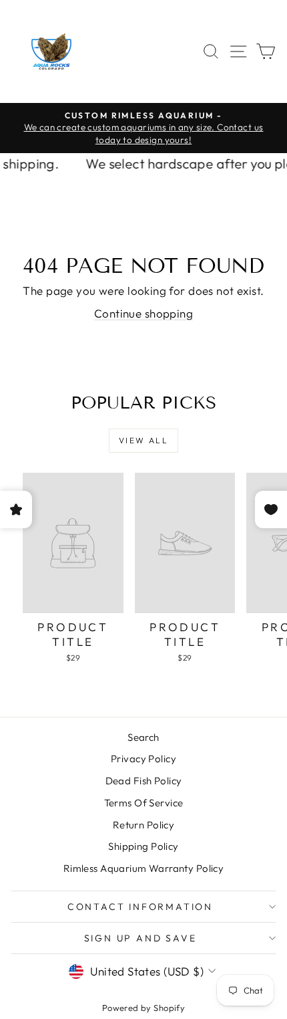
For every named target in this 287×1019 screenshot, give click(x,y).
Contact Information (140, 907)
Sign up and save (140, 938)
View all (143, 440)
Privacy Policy (143, 758)
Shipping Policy (143, 846)
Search (143, 737)
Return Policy (144, 824)
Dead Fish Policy (143, 780)
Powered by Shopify (144, 1007)
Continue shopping (143, 313)
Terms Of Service (144, 802)
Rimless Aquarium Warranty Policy (143, 868)
